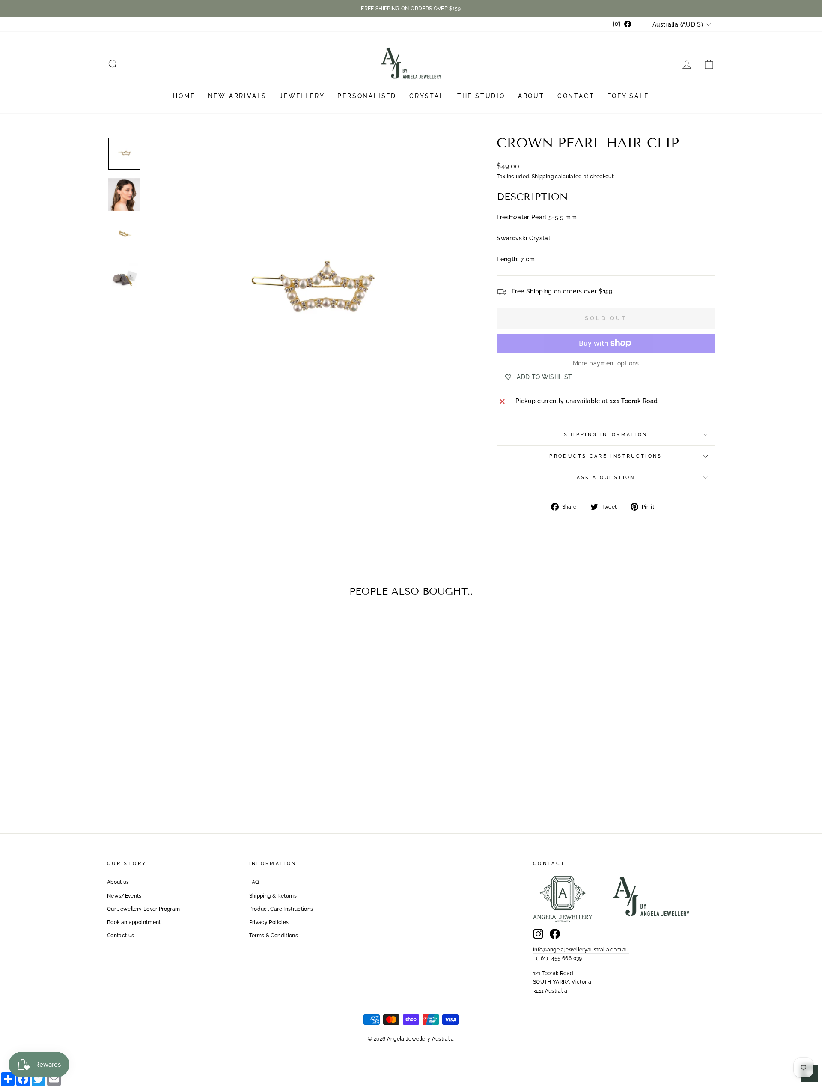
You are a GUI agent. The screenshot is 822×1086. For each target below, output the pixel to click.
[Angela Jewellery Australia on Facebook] (555, 934)
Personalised (366, 96)
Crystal (426, 96)
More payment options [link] (606, 363)
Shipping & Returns (273, 896)
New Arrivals (237, 96)
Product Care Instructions (281, 909)
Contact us (120, 936)
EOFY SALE (628, 96)
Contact (576, 96)
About (531, 96)
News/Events (124, 896)
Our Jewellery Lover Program (143, 909)
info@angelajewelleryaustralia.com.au (581, 950)
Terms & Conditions (273, 936)
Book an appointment (134, 922)
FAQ (254, 882)
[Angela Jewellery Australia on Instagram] (538, 934)
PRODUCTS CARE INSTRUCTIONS (605, 456)
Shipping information (605, 434)
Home (184, 96)
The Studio (481, 96)
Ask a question (606, 477)
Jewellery (302, 96)
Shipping (543, 177)
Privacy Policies (269, 922)
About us (118, 882)
